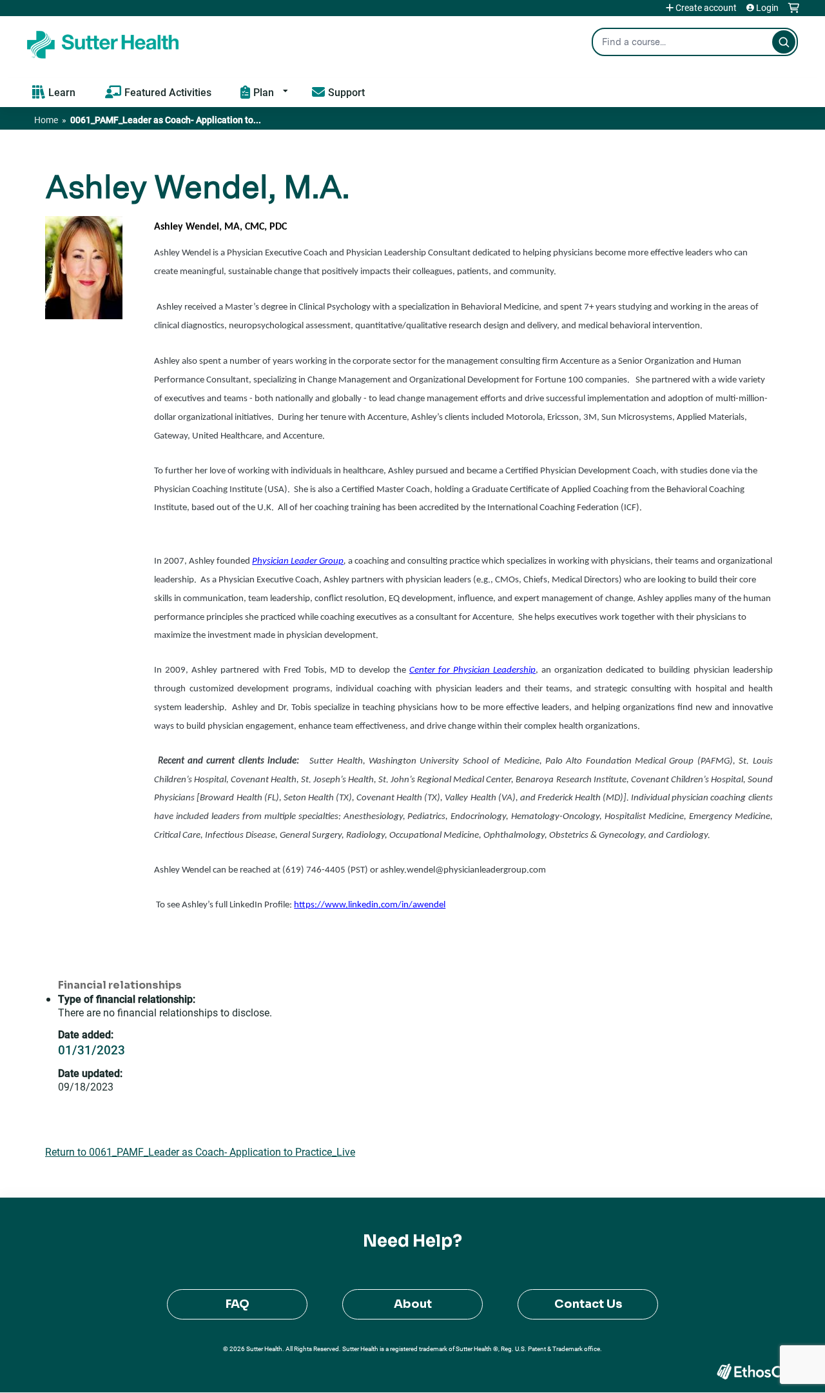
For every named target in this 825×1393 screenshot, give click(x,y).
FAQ (237, 1304)
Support (346, 92)
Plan (263, 92)
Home (46, 119)
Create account (706, 7)
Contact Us (588, 1304)
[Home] (103, 42)
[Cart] (793, 12)
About (413, 1304)
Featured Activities (167, 92)
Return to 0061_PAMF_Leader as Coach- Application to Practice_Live (200, 1151)
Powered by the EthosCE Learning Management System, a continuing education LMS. (753, 1371)
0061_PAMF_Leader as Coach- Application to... (165, 119)
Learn (61, 92)
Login (767, 7)
